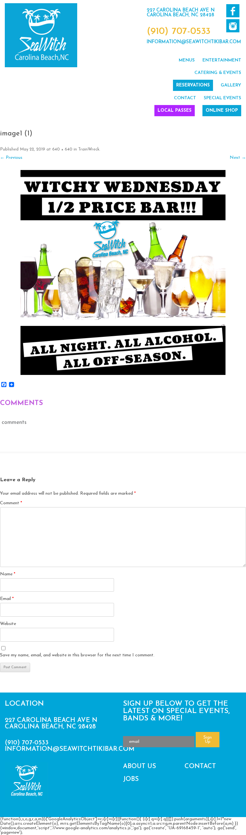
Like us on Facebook (232, 10)
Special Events (222, 98)
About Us (139, 766)
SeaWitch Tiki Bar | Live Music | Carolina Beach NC (41, 35)
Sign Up (207, 739)
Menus (187, 60)
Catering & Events (217, 72)
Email (7, 598)
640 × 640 (62, 149)
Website (8, 623)
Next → (238, 157)
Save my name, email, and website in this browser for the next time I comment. (77, 655)
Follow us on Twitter (232, 25)
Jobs (131, 779)
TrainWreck (88, 149)
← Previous (11, 157)
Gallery (231, 85)
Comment (11, 503)
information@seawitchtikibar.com (194, 42)
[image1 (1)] (123, 272)
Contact (185, 98)
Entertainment (221, 60)
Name (7, 574)
